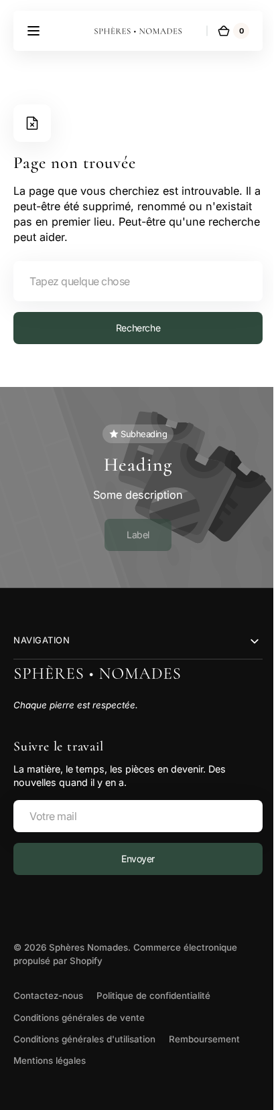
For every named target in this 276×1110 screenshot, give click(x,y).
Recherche (133, 327)
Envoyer (132, 858)
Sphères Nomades (88, 947)
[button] (33, 31)
